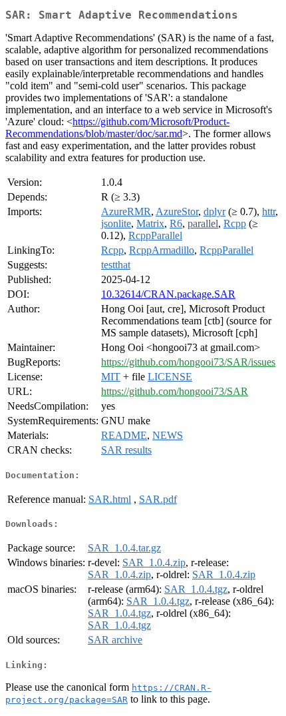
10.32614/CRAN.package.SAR (168, 294)
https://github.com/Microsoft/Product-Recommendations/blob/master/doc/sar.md (117, 127)
